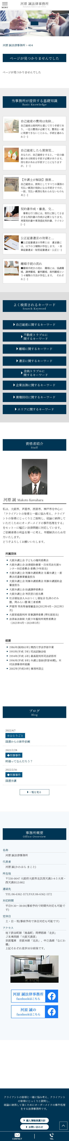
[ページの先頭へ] (63, 1126)
